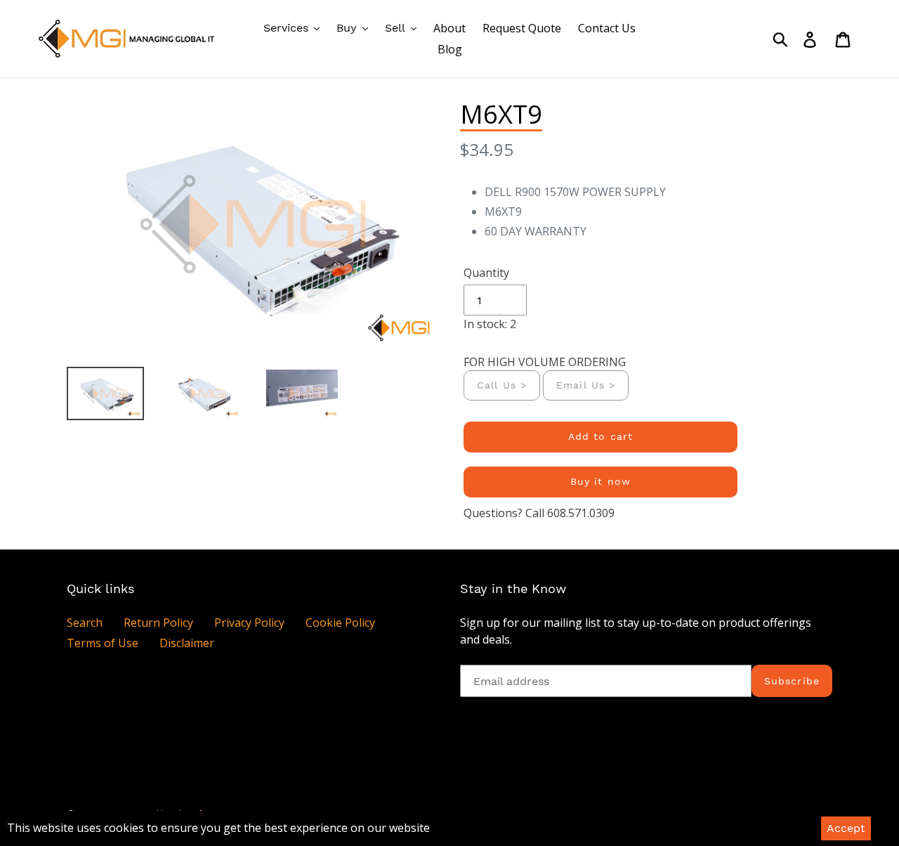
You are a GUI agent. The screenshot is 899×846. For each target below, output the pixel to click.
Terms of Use (102, 643)
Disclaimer (186, 643)
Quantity (486, 272)
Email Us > (585, 385)
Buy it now (600, 481)
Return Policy (158, 622)
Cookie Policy (340, 622)
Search (85, 622)
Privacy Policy (249, 622)
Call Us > (502, 385)
